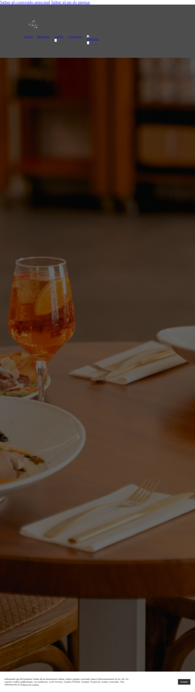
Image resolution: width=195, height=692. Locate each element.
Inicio (28, 36)
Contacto (75, 36)
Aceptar (184, 682)
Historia (43, 36)
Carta (58, 36)
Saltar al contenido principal (25, 2)
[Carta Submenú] (55, 40)
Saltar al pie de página (70, 2)
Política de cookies (30, 684)
